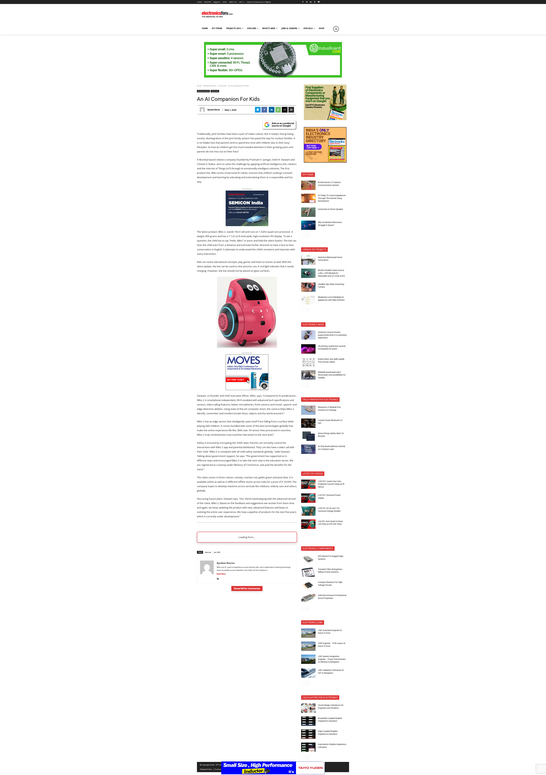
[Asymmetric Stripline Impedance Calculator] (308, 747)
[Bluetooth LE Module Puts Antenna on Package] (308, 410)
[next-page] (307, 235)
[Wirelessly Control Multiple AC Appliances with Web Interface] (308, 300)
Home (199, 86)
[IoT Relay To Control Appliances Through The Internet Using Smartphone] (308, 198)
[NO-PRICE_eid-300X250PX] (325, 119)
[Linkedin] (310, 2)
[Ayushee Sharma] (203, 109)
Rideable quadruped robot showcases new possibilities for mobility (332, 375)
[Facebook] (302, 2)
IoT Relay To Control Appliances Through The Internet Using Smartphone (332, 198)
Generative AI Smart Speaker (330, 209)
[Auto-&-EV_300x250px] (247, 389)
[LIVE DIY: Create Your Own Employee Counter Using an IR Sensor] (308, 484)
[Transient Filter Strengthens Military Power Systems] (308, 572)
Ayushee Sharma (213, 110)
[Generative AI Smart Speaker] (308, 212)
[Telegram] (258, 110)
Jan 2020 (217, 552)
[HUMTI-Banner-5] (273, 77)
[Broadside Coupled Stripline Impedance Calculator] (308, 721)
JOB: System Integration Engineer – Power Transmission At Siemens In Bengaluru (332, 659)
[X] (314, 2)
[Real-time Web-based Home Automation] (308, 260)
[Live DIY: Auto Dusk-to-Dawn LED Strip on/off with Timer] (308, 524)
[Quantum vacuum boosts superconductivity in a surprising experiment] (308, 335)
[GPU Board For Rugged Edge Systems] (308, 559)
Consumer (222, 86)
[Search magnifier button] (336, 28)
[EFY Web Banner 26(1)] (247, 225)
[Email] (285, 110)
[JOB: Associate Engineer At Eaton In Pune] (308, 633)
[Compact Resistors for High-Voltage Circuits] (308, 585)
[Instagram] (306, 2)
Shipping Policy (206, 769)
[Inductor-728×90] (273, 773)
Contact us (219, 769)
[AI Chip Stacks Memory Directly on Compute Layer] (308, 449)
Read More (221, 574)
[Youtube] (318, 2)
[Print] (291, 110)
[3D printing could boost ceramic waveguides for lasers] (308, 349)
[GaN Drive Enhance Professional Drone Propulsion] (308, 598)
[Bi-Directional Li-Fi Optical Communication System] (308, 185)
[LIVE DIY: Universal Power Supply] (308, 498)
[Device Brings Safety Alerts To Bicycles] (308, 436)
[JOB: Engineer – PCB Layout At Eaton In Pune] (308, 646)
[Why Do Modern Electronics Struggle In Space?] (308, 225)
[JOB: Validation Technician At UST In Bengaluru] (308, 673)
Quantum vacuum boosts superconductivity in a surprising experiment (332, 335)
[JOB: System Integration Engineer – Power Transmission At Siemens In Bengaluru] (308, 659)
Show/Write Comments (247, 588)
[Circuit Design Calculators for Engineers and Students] (308, 708)
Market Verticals (210, 86)
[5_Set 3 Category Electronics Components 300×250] (325, 162)
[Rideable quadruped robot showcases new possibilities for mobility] (308, 375)
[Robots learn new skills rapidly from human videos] (308, 362)
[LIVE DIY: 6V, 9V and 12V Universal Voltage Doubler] (308, 511)
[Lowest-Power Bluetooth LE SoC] (308, 423)
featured (208, 552)
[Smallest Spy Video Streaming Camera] (308, 287)
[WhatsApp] (278, 110)
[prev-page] (303, 235)
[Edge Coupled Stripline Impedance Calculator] (308, 734)
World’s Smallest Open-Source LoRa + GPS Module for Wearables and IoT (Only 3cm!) (331, 273)
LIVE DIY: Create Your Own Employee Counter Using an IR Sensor (331, 484)
